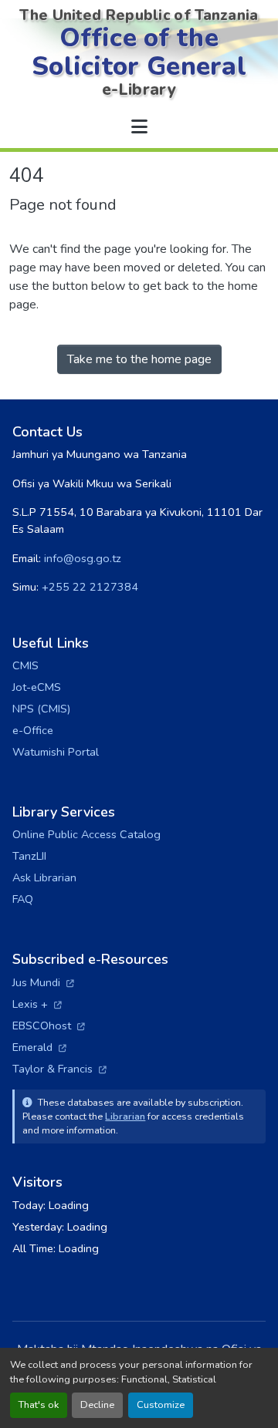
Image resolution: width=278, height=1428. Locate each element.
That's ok (39, 1405)
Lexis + (37, 1004)
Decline (97, 1405)
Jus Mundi (43, 982)
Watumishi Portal (55, 751)
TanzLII (29, 856)
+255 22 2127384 (90, 586)
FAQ (22, 899)
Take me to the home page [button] (139, 359)
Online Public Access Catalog (86, 834)
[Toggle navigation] (139, 127)
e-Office (32, 730)
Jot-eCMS (36, 687)
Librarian (125, 1116)
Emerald (39, 1047)
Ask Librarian (44, 877)
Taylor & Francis (59, 1068)
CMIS (25, 665)
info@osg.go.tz (82, 558)
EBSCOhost (48, 1025)
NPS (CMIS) (41, 708)
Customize (161, 1405)
